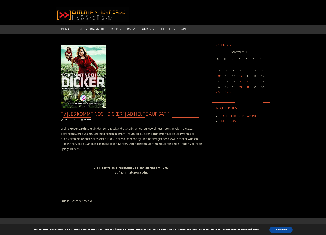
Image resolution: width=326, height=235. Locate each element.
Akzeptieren (281, 229)
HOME (87, 119)
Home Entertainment (90, 29)
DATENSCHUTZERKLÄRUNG (238, 116)
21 (248, 81)
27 (240, 87)
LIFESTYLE (166, 29)
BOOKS (131, 29)
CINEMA (64, 29)
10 (219, 75)
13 (240, 75)
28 (248, 87)
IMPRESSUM (228, 121)
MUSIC (114, 29)
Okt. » (228, 92)
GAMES (146, 29)
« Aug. (219, 92)
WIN (183, 29)
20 (240, 81)
